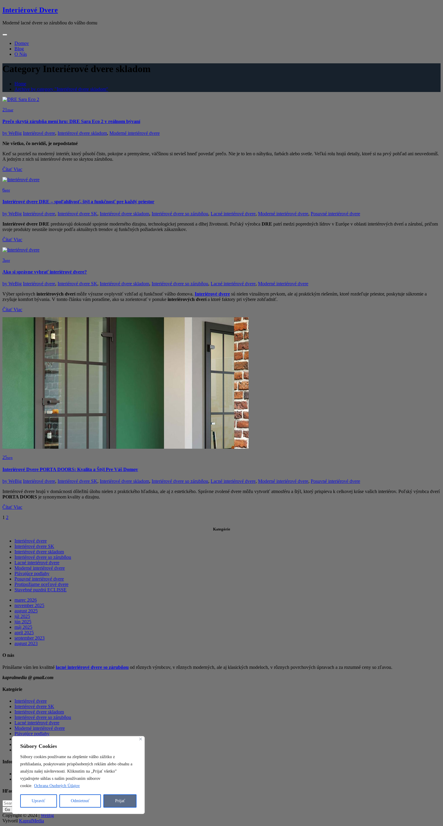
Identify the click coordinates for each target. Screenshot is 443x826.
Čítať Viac (12, 169)
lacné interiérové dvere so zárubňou (92, 667)
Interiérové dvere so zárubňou (180, 213)
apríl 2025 (24, 632)
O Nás (20, 54)
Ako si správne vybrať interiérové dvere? (44, 271)
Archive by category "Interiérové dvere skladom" (61, 89)
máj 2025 (23, 627)
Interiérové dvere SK (77, 213)
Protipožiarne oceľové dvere (41, 584)
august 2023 (26, 643)
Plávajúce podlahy (31, 573)
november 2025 (29, 605)
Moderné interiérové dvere (134, 133)
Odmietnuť (80, 801)
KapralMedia (31, 820)
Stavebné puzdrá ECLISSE (40, 589)
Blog (19, 48)
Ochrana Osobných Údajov (57, 785)
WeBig (12, 133)
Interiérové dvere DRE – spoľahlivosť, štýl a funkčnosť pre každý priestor (78, 201)
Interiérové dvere (39, 133)
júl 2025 (22, 616)
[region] (78, 775)
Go (7, 809)
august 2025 (26, 610)
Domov (21, 43)
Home (20, 83)
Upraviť (38, 801)
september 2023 (29, 638)
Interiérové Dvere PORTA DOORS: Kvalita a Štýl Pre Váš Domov (70, 469)
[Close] (140, 739)
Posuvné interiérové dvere (335, 213)
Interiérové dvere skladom (82, 133)
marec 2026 (25, 600)
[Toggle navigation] (4, 35)
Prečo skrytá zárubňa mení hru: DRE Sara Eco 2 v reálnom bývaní (71, 121)
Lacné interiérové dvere (233, 213)
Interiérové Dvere (30, 10)
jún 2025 (22, 621)
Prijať (120, 801)
